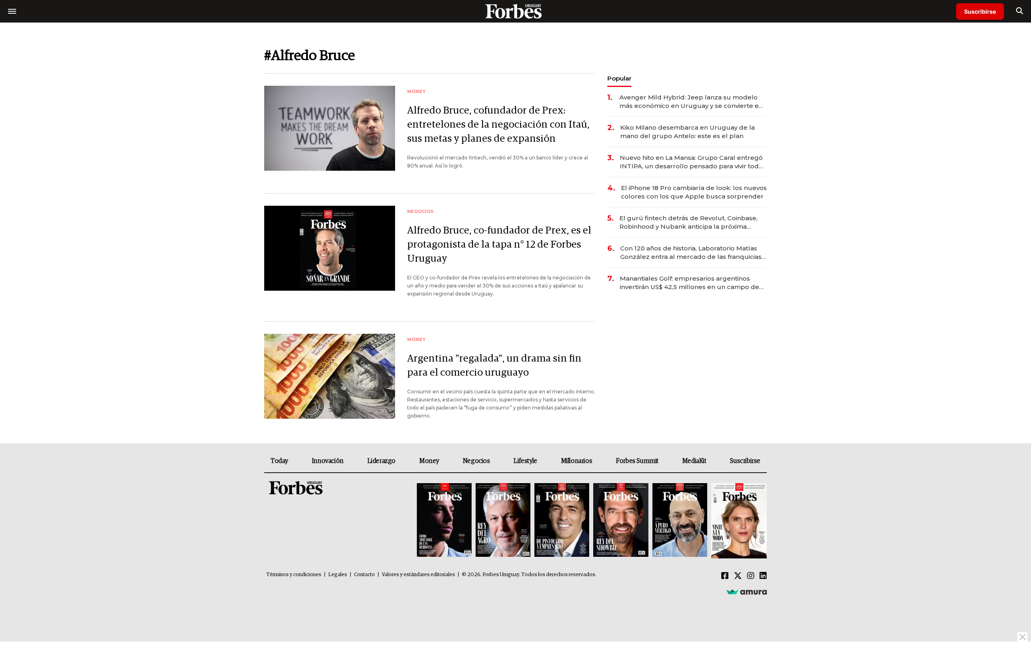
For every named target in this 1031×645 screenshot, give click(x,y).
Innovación (328, 461)
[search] (1019, 11)
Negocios (476, 461)
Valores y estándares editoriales (418, 574)
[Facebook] (725, 576)
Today (279, 461)
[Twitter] (738, 576)
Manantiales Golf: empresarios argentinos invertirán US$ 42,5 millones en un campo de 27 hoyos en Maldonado (689, 283)
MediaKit (694, 461)
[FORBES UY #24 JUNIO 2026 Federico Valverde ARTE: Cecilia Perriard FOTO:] (444, 520)
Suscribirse (980, 11)
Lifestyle (525, 461)
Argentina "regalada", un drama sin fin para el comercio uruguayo (494, 366)
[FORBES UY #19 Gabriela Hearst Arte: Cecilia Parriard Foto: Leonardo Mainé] (738, 520)
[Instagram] (750, 576)
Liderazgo (381, 461)
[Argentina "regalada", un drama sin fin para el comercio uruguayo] (329, 376)
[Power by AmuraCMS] (747, 592)
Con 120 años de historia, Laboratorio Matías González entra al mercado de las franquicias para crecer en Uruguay (691, 252)
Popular (619, 78)
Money (429, 461)
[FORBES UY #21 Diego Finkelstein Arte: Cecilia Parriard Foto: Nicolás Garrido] (620, 520)
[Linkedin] (763, 576)
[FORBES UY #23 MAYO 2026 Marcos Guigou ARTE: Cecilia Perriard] (503, 520)
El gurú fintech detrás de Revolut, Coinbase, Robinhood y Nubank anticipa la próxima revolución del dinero (688, 222)
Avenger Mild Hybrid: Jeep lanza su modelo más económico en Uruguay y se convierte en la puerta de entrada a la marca (691, 101)
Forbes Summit (637, 461)
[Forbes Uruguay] (515, 11)
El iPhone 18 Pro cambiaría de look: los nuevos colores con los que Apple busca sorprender (694, 192)
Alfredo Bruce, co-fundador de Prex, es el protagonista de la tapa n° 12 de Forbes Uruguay (499, 244)
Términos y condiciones (293, 574)
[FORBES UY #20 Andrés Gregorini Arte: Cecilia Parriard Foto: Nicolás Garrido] (679, 520)
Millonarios (576, 461)
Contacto (364, 574)
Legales (337, 574)
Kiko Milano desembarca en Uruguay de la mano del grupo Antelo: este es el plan (687, 132)
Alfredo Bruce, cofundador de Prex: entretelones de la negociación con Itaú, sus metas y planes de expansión (498, 124)
